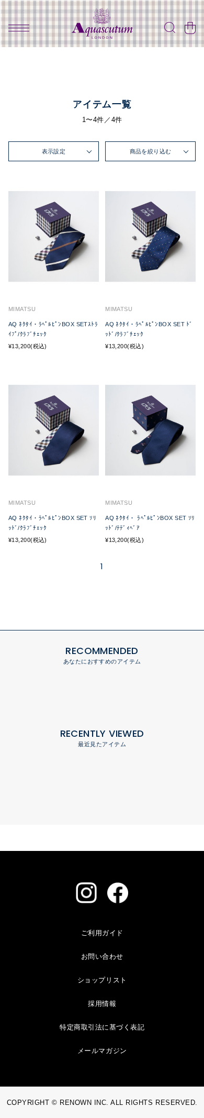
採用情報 (102, 1004)
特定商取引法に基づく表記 (102, 1027)
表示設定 (54, 151)
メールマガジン (102, 1051)
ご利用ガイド (102, 933)
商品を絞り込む (151, 151)
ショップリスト (102, 980)
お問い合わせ (102, 956)
